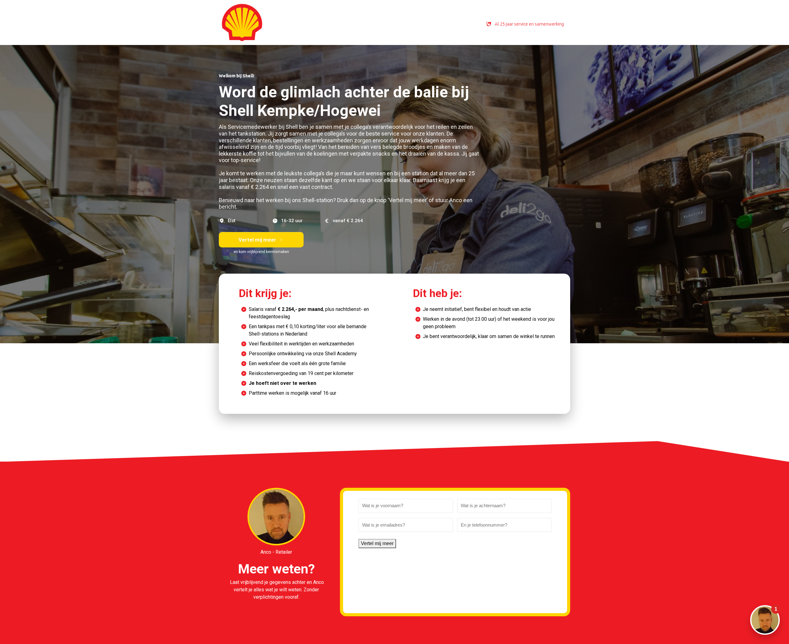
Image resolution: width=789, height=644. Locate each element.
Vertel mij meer (377, 543)
